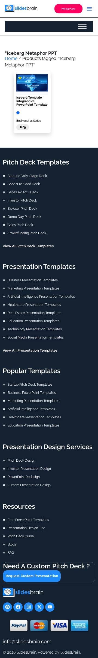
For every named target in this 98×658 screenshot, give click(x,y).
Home (11, 58)
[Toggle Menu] (82, 26)
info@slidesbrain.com (27, 641)
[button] (89, 9)
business (22, 120)
